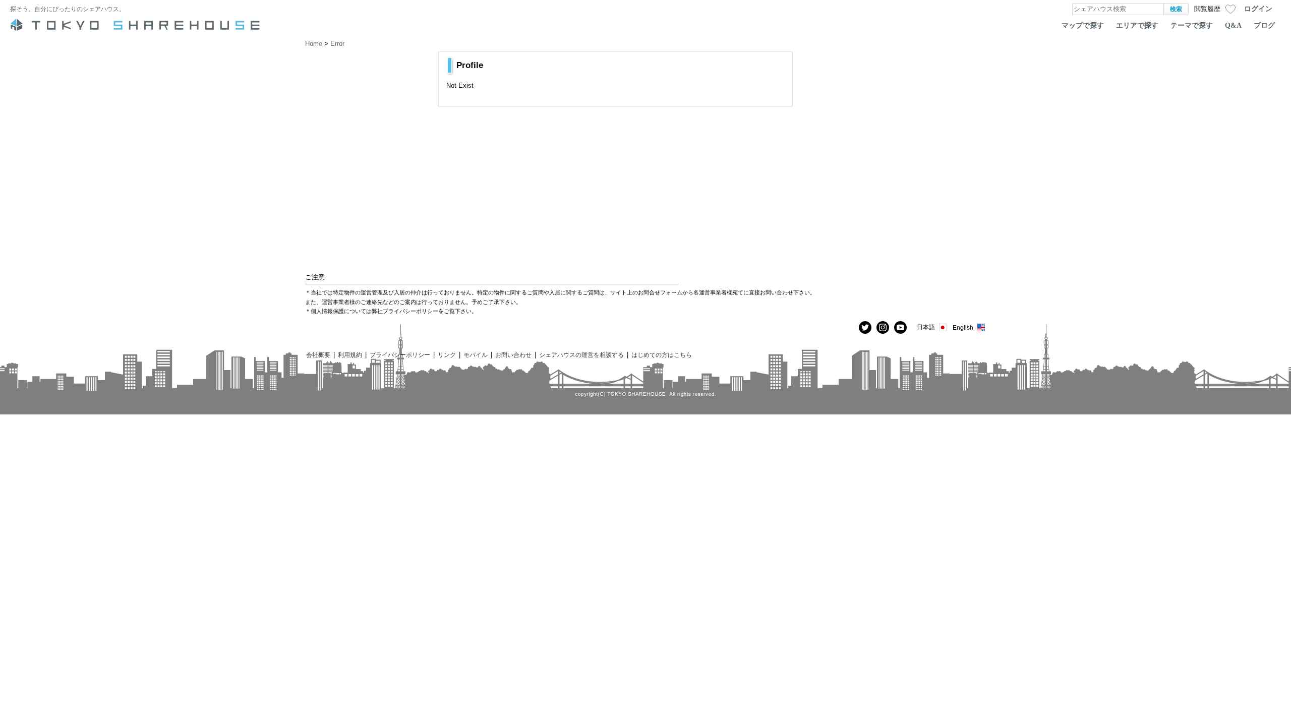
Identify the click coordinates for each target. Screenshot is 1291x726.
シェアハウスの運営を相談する (581, 354)
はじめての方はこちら (661, 354)
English (963, 327)
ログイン (1258, 9)
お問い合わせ (513, 354)
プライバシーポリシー (400, 354)
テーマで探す (1191, 25)
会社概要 (318, 354)
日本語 (926, 327)
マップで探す (1083, 25)
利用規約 (350, 354)
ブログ (1264, 25)
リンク (447, 354)
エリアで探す (1137, 25)
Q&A (1233, 25)
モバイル (475, 354)
